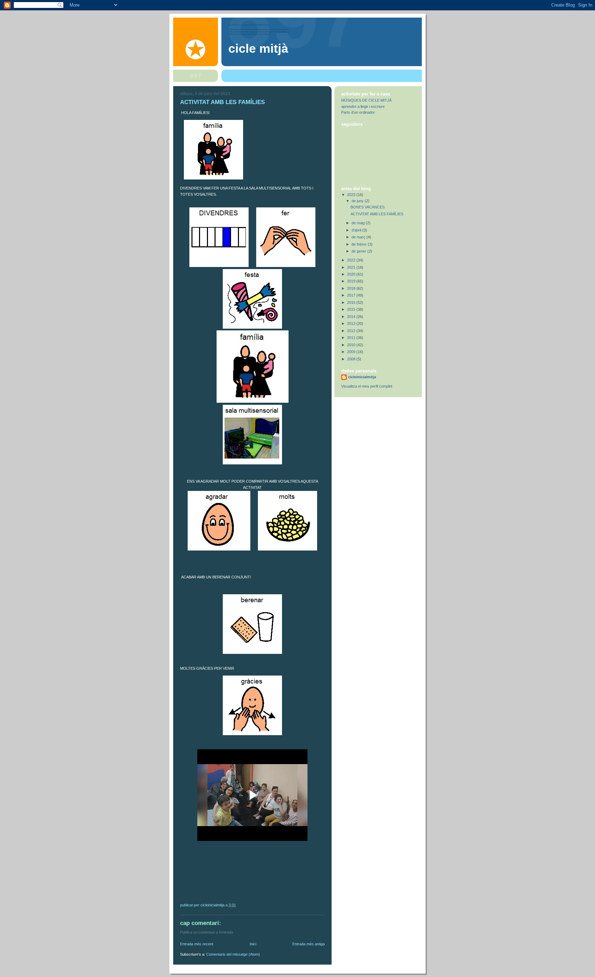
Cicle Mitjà (258, 48)
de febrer (360, 244)
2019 (351, 281)
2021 (351, 267)
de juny (358, 201)
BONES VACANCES (368, 207)
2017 (351, 295)
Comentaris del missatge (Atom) (233, 954)
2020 (351, 274)
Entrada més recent (196, 944)
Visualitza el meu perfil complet (366, 386)
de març (359, 237)
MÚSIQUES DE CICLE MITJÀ (366, 100)
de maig (359, 223)
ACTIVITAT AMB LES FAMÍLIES (377, 214)
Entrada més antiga (308, 944)
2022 (351, 260)
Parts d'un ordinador (358, 112)
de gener (359, 251)
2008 (351, 359)
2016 (351, 302)
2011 (351, 338)
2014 (351, 317)
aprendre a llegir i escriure (363, 106)
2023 (351, 195)
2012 (351, 331)
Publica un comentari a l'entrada (206, 932)
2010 (351, 345)
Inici (253, 944)
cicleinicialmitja (362, 377)
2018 (351, 288)
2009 (351, 352)
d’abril (357, 230)
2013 (351, 323)
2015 (351, 309)
